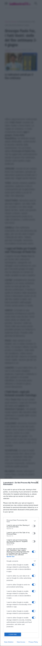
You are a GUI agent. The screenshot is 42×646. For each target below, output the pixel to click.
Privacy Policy (33, 642)
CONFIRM (13, 634)
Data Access (21, 642)
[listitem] (21, 520)
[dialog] (21, 562)
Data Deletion (8, 642)
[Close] (38, 483)
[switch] (33, 526)
